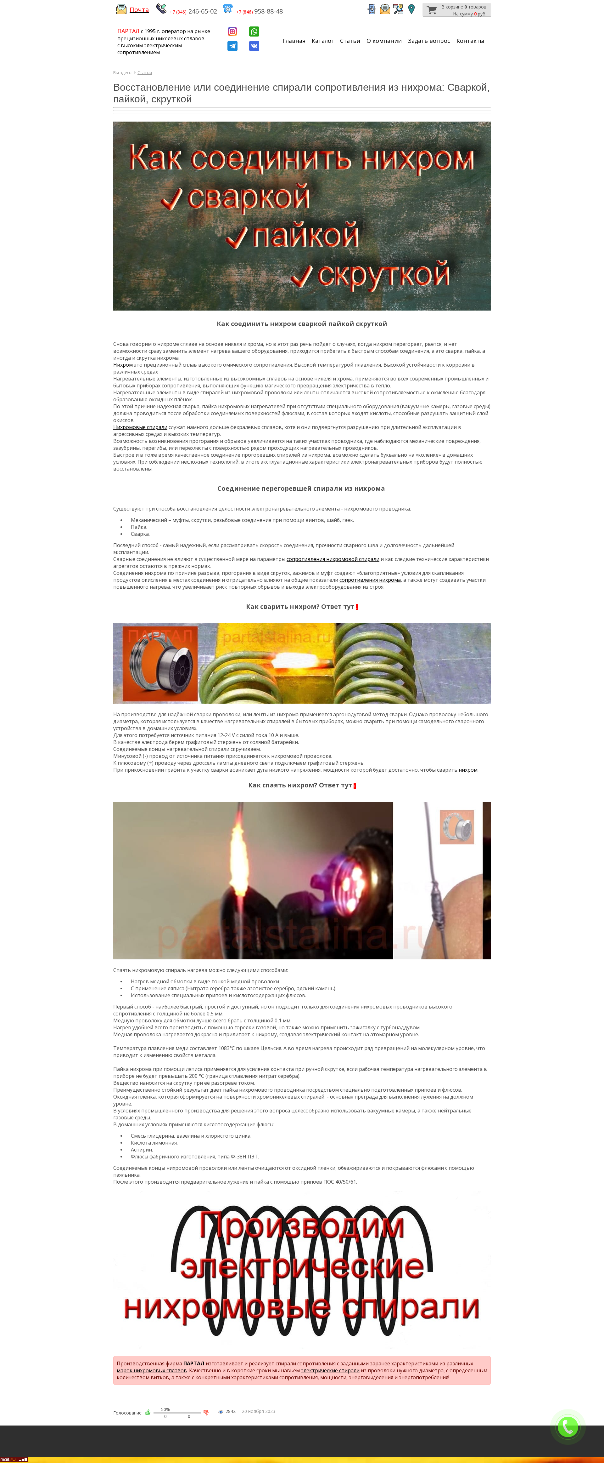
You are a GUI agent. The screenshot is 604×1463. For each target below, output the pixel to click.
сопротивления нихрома (370, 579)
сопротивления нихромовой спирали (333, 559)
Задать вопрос (429, 40)
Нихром (123, 364)
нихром (468, 769)
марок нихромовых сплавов (152, 1370)
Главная (293, 40)
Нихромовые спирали (140, 427)
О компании (384, 40)
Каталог (323, 40)
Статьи (350, 40)
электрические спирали (330, 1370)
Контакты (470, 40)
